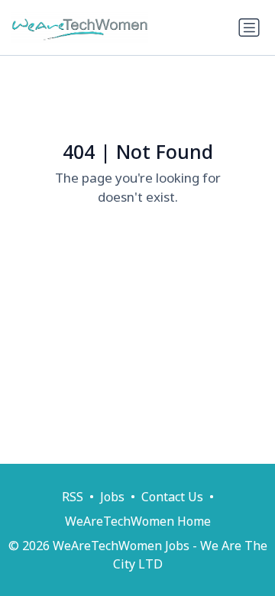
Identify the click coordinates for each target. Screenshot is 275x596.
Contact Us (172, 496)
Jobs (112, 496)
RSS (72, 496)
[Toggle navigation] (249, 27)
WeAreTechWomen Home (138, 521)
